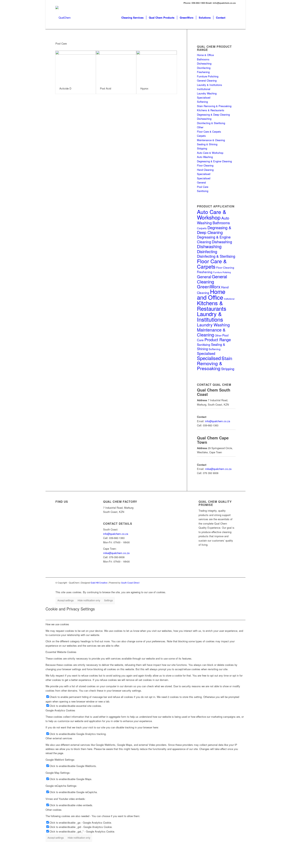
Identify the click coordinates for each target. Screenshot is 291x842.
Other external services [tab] (59, 738)
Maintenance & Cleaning (211, 140)
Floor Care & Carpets (209, 131)
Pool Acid (105, 88)
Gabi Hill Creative (99, 582)
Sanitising (202, 191)
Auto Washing (205, 157)
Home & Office (205, 55)
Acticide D (65, 88)
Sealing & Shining (207, 144)
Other (200, 127)
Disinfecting (203, 68)
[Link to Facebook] (233, 582)
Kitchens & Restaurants (210, 110)
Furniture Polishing (207, 76)
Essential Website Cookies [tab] (61, 652)
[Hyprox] (156, 67)
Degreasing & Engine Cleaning (214, 161)
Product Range (217, 339)
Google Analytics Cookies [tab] (60, 710)
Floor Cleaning (205, 165)
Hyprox (144, 88)
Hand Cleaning (205, 170)
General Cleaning (207, 80)
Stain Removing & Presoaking (214, 106)
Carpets (201, 136)
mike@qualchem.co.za (218, 469)
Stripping (202, 148)
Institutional (203, 89)
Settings (108, 600)
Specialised (203, 97)
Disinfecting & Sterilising (211, 123)
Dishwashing (204, 63)
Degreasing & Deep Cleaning (213, 114)
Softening (202, 102)
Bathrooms (203, 59)
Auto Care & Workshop (210, 153)
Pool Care (202, 187)
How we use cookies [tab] (57, 624)
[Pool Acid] (116, 67)
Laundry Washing (207, 93)
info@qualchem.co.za (217, 421)
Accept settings (65, 600)
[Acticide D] (75, 67)
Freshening (203, 72)
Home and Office (211, 294)
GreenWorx (208, 286)
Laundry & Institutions (209, 85)
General (201, 182)
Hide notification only (89, 600)
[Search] (232, 17)
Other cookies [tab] (54, 810)
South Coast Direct (130, 582)
